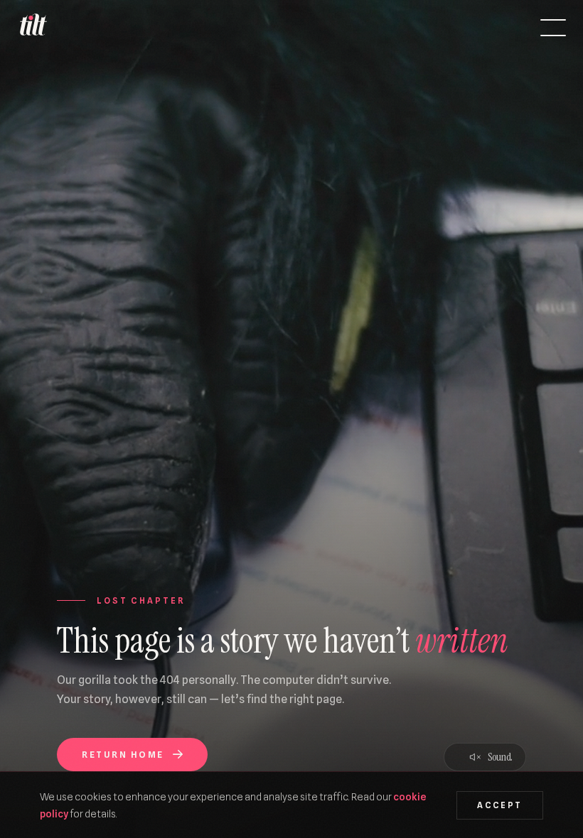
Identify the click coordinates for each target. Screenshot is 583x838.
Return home (123, 754)
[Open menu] (553, 27)
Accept (499, 805)
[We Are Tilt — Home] (32, 27)
